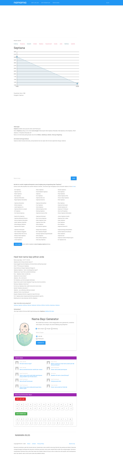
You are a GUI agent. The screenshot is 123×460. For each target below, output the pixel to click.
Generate (40, 343)
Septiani (20, 305)
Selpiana (57, 305)
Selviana (16, 305)
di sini (73, 186)
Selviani (29, 305)
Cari (73, 178)
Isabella (73, 43)
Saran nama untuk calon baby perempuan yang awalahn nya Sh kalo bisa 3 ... (31, 376)
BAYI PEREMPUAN (45, 2)
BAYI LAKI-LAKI (35, 2)
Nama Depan (40, 328)
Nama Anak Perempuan (26, 381)
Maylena (41, 43)
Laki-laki (40, 336)
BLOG (107, 2)
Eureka (55, 43)
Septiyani (34, 305)
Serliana (39, 305)
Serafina (47, 305)
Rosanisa (22, 43)
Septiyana (52, 305)
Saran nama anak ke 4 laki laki (59, 387)
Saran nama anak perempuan (59, 369)
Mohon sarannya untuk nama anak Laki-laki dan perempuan (62, 364)
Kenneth (29, 43)
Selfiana (25, 305)
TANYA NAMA (56, 2)
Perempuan (41, 338)
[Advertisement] (45, 20)
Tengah (48, 328)
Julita (61, 43)
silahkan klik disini (49, 311)
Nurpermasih (49, 43)
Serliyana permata (56, 381)
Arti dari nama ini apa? (26, 363)
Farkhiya (16, 43)
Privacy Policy (40, 443)
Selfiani (43, 305)
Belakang (55, 328)
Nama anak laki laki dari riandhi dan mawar (31, 369)
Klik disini (18, 244)
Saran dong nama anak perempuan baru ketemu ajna (30, 387)
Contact (34, 443)
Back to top (72, 443)
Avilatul (35, 43)
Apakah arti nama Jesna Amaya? (60, 375)
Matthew (67, 43)
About (28, 443)
